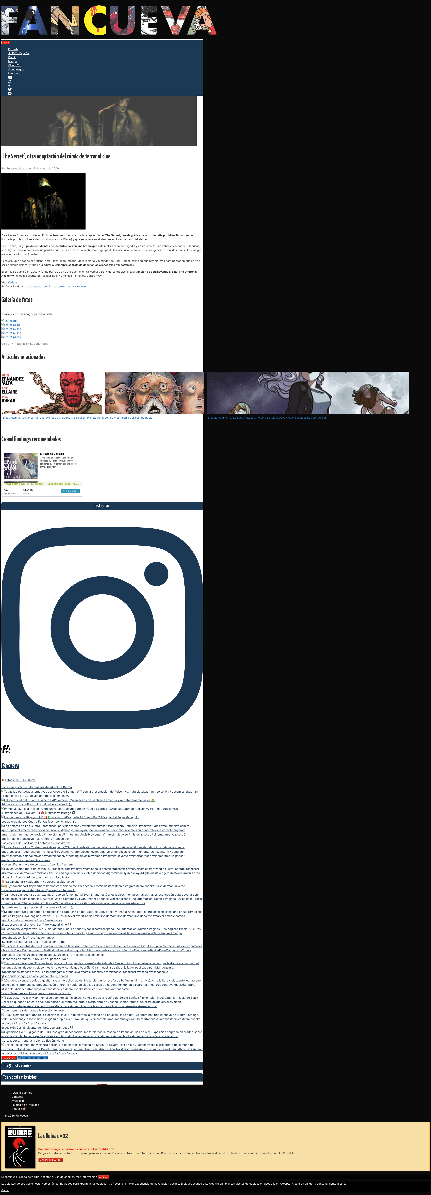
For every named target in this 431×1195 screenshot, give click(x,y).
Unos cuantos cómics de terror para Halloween (55, 286)
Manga (12, 61)
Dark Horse (41, 343)
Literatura (14, 73)
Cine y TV (14, 65)
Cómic (12, 57)
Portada (13, 49)
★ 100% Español (18, 53)
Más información (86, 1176)
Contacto (17, 1096)
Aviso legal (18, 1100)
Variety (12, 282)
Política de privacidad (25, 1104)
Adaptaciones (23, 343)
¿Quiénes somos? (22, 1092)
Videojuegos (16, 69)
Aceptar (103, 1177)
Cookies (17, 1108)
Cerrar (5, 1190)
